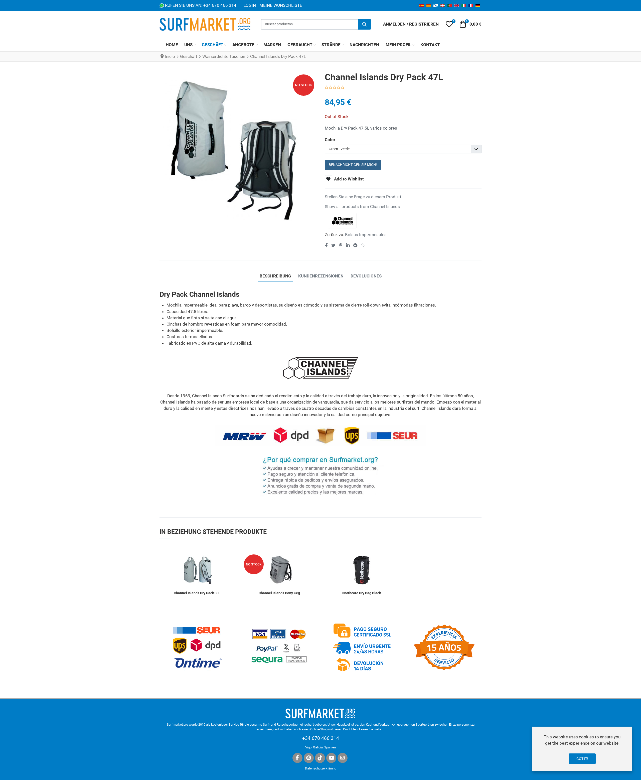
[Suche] (364, 24)
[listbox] (403, 149)
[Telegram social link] (355, 246)
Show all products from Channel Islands (362, 206)
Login (250, 5)
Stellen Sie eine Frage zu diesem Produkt (363, 196)
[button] (449, 24)
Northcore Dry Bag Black (361, 593)
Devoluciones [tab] (366, 275)
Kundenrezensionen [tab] (321, 275)
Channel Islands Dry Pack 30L (197, 593)
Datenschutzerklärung (320, 768)
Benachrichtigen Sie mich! (353, 165)
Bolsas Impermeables (366, 234)
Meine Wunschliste (280, 5)
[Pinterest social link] (341, 246)
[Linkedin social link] (348, 246)
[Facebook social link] (326, 246)
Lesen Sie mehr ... (371, 729)
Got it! (582, 759)
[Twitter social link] (333, 246)
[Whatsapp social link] (363, 246)
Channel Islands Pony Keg (279, 593)
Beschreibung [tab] (275, 275)
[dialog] (582, 749)
